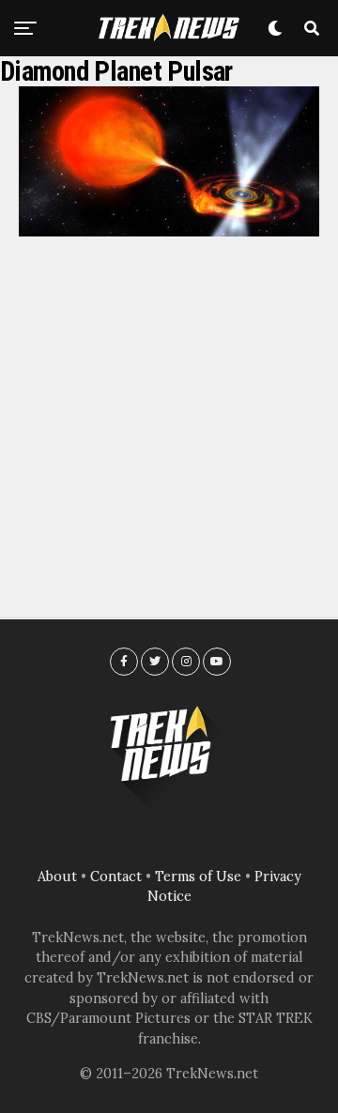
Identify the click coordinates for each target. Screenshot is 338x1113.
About (57, 876)
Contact (116, 876)
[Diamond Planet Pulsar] (169, 230)
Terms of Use (198, 876)
